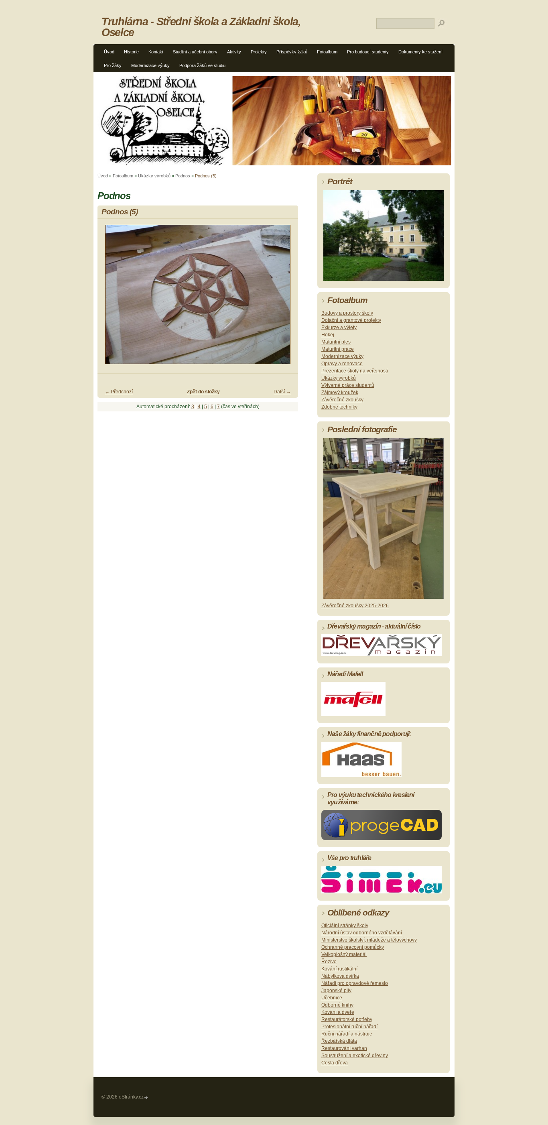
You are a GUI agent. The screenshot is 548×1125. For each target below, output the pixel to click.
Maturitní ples (336, 342)
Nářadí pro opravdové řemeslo (354, 983)
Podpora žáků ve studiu (202, 65)
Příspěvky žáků (291, 51)
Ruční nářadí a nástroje (346, 1034)
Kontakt (155, 51)
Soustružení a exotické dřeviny (354, 1055)
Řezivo (329, 961)
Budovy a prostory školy (347, 313)
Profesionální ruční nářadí (349, 1026)
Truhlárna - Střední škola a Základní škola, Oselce (201, 27)
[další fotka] (285, 298)
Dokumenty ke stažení (420, 51)
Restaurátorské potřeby (346, 1019)
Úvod (109, 51)
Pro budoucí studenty (368, 51)
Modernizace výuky (150, 65)
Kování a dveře (337, 1012)
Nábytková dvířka (340, 976)
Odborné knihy (337, 1005)
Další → (282, 392)
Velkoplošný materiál (344, 954)
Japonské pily (336, 990)
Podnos (182, 175)
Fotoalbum (327, 51)
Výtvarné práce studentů (347, 385)
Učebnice (331, 998)
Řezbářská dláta (339, 1041)
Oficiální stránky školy (344, 925)
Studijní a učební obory (195, 51)
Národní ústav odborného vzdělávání (361, 933)
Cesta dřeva (334, 1063)
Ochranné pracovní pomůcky (352, 947)
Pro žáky (113, 65)
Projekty (259, 51)
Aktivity (234, 51)
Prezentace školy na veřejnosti (354, 371)
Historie (131, 51)
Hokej (327, 335)
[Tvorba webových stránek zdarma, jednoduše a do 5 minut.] (146, 1097)
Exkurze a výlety (339, 327)
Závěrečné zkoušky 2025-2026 (355, 605)
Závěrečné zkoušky (342, 400)
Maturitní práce (337, 349)
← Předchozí (119, 392)
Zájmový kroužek (339, 392)
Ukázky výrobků (154, 175)
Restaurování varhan (344, 1048)
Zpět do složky (203, 392)
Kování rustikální (339, 969)
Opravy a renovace (342, 363)
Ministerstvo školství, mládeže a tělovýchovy (369, 940)
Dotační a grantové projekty (351, 320)
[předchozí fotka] (110, 298)
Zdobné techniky (339, 407)
